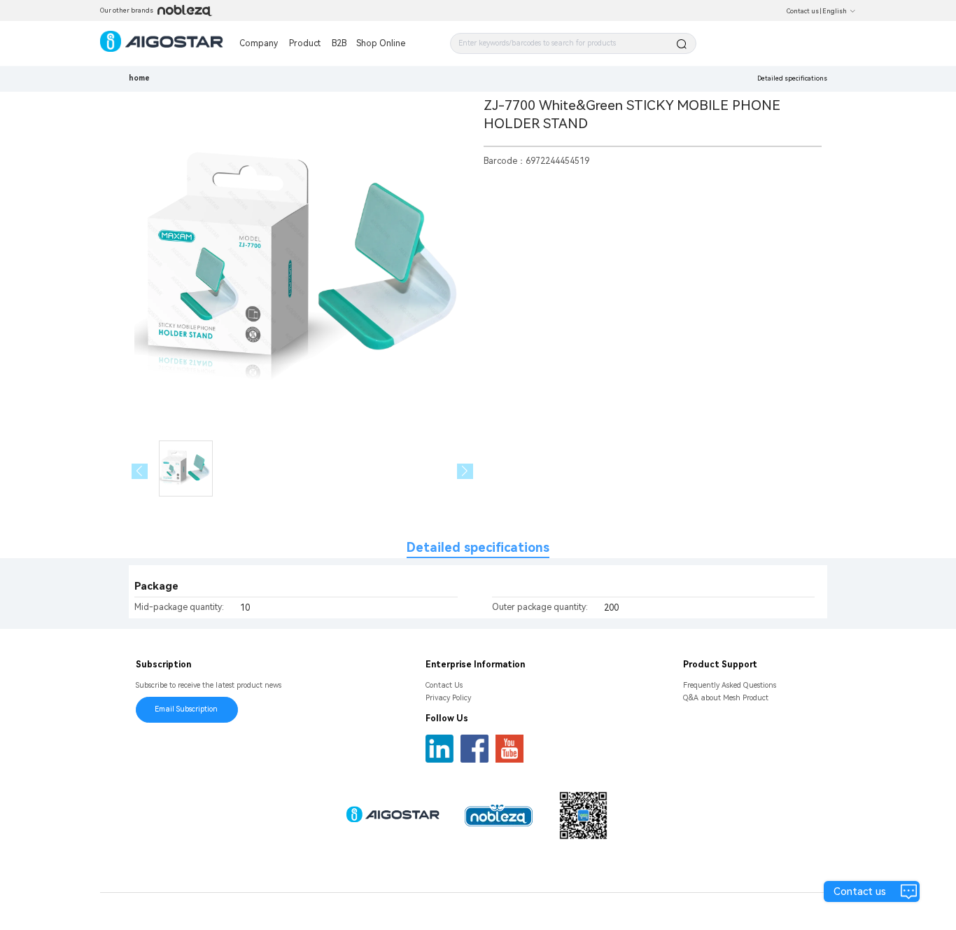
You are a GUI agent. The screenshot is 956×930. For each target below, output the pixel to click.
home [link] (139, 78)
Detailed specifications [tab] (478, 547)
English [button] (834, 11)
